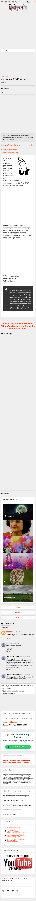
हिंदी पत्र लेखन (10, 829)
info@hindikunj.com (10, 722)
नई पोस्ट (18, 607)
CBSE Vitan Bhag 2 (11, 840)
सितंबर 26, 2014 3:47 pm (25, 674)
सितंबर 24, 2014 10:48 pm (17, 631)
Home (2, 76)
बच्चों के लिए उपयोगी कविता (12, 841)
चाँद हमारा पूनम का (9, 516)
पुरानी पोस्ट (18, 612)
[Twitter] (9, 1)
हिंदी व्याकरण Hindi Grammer (13, 827)
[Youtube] (2, 1)
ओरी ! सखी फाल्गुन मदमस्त (11, 565)
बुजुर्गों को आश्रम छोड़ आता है (10, 152)
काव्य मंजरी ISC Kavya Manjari (13, 836)
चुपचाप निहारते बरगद (9, 598)
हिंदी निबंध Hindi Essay (12, 830)
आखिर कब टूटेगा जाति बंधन (10, 150)
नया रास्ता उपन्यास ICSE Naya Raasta (15, 834)
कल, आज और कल (9, 532)
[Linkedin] (19, 1)
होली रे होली (7, 549)
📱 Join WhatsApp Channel (18, 747)
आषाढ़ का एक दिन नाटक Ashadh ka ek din (16, 839)
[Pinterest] (13, 1)
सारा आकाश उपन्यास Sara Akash (14, 838)
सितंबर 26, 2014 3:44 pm (25, 656)
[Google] (16, 1)
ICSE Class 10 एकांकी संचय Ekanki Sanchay (17, 832)
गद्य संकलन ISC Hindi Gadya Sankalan (15, 835)
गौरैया (5, 581)
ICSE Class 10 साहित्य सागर (13, 831)
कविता (7, 76)
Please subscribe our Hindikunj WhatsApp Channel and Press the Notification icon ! (18, 326)
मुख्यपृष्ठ (18, 617)
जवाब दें (7, 638)
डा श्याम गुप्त (9, 631)
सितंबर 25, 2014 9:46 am (14, 643)
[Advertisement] (19, 29)
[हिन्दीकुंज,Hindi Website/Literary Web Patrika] (18, 10)
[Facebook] (6, 1)
